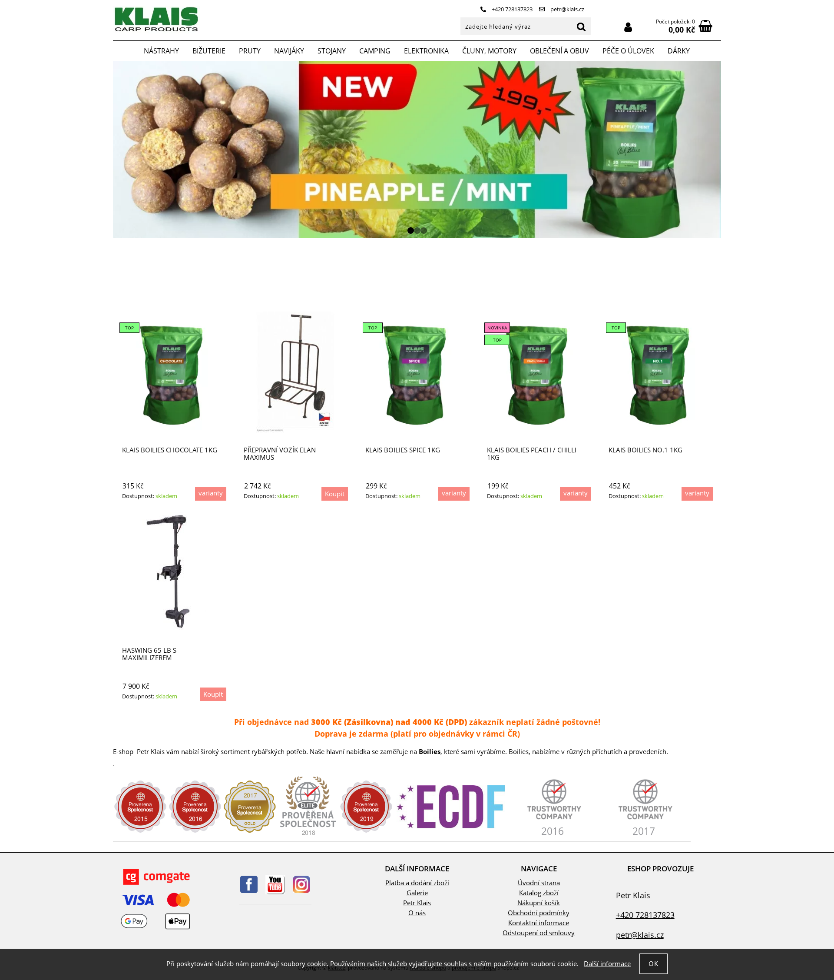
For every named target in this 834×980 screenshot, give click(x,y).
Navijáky (289, 51)
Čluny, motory (489, 51)
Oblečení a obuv (559, 51)
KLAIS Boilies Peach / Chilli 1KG (531, 453)
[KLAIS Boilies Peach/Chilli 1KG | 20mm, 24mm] (538, 372)
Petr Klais (417, 902)
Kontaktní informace (538, 922)
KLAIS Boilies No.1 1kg (645, 450)
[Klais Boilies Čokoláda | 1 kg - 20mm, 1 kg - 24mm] (173, 372)
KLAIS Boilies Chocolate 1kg (169, 450)
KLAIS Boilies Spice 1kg (402, 450)
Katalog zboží (539, 892)
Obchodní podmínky (538, 912)
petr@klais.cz (566, 9)
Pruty (250, 51)
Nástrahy (161, 51)
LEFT (119, 149)
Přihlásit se (628, 27)
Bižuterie (208, 51)
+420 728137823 (511, 9)
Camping (375, 51)
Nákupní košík (538, 902)
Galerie (417, 892)
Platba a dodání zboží (417, 882)
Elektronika (426, 51)
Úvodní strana (539, 882)
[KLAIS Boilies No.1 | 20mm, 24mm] (660, 372)
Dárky (679, 51)
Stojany (332, 51)
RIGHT (714, 149)
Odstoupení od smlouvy (539, 932)
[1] (410, 230)
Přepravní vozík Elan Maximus (280, 453)
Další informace (607, 963)
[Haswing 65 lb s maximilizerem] (174, 573)
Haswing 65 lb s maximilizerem (149, 654)
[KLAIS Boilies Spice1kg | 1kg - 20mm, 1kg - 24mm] (417, 372)
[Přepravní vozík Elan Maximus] (295, 372)
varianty (211, 493)
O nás (417, 912)
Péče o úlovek (628, 51)
